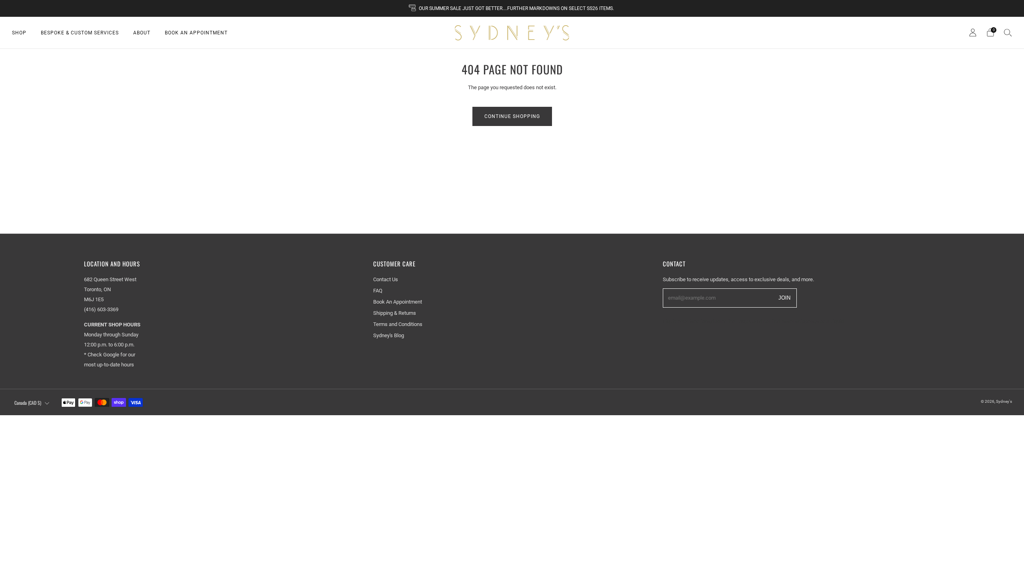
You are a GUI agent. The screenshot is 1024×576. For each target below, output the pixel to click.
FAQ (377, 291)
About (141, 33)
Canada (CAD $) (27, 402)
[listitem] (512, 8)
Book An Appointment (196, 33)
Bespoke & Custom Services (80, 33)
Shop (19, 33)
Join (784, 297)
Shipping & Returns (394, 313)
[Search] (1008, 32)
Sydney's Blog (388, 335)
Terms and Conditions (397, 324)
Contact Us (385, 279)
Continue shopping (512, 116)
